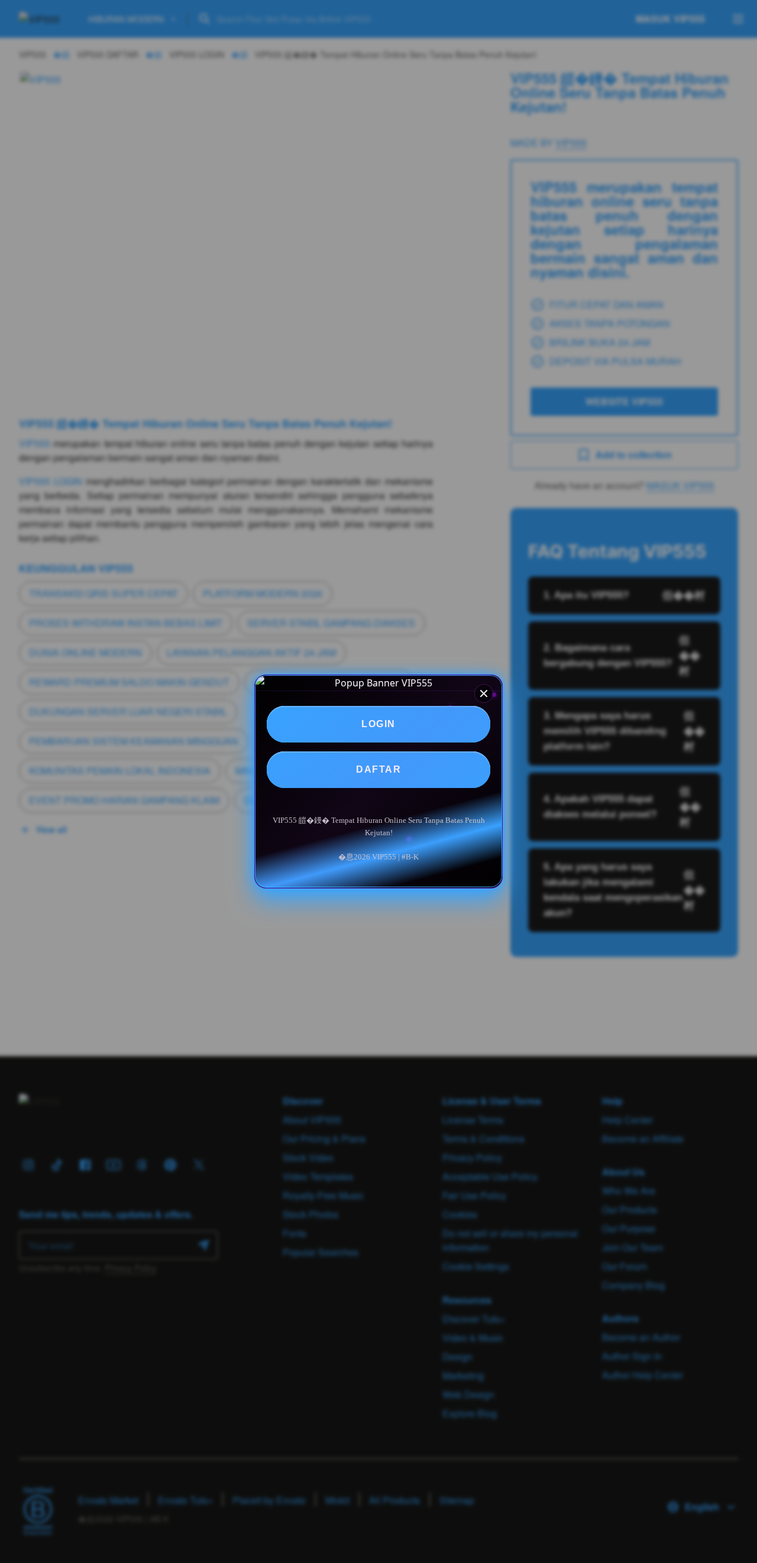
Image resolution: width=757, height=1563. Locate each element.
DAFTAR (378, 769)
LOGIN (378, 724)
